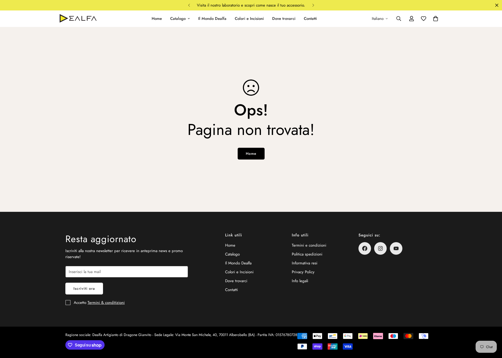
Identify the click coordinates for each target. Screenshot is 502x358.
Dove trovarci (283, 18)
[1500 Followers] (364, 248)
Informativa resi (304, 263)
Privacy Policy (303, 272)
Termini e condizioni (309, 245)
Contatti (310, 18)
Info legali (300, 281)
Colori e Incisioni (249, 18)
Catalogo (178, 18)
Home (157, 18)
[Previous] (189, 5)
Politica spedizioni (307, 254)
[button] (436, 19)
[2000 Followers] (380, 248)
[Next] (313, 5)
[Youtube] (396, 248)
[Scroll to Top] (492, 329)
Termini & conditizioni (106, 302)
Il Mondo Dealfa (212, 18)
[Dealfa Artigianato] (78, 18)
